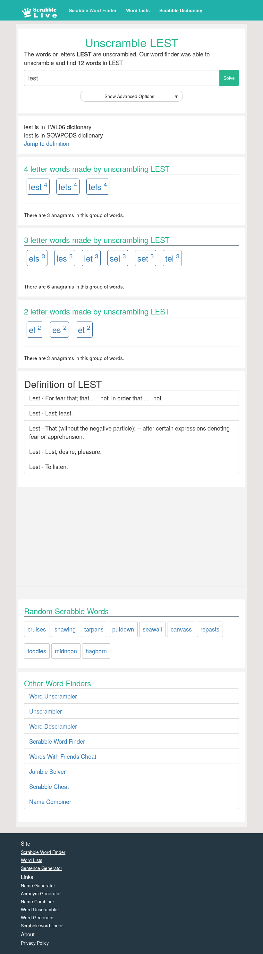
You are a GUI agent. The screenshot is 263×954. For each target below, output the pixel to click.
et (84, 329)
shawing (65, 629)
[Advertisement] (131, 535)
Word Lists (138, 10)
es (59, 329)
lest (38, 186)
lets (68, 186)
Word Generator (37, 917)
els (37, 257)
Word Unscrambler (53, 696)
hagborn (96, 651)
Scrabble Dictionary (180, 10)
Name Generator (38, 885)
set (145, 257)
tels (98, 186)
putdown (123, 629)
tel (172, 257)
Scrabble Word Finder (92, 10)
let (91, 257)
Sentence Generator (41, 868)
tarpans (94, 629)
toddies (37, 651)
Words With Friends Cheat (62, 756)
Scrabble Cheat (49, 786)
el (35, 329)
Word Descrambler (53, 726)
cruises (37, 629)
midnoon (66, 651)
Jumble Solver (47, 771)
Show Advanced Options (142, 96)
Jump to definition (46, 143)
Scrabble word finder (42, 925)
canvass (181, 629)
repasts (209, 629)
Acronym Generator (41, 893)
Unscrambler (45, 711)
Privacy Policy (35, 943)
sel (118, 257)
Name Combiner (50, 801)
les (64, 257)
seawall (152, 629)
